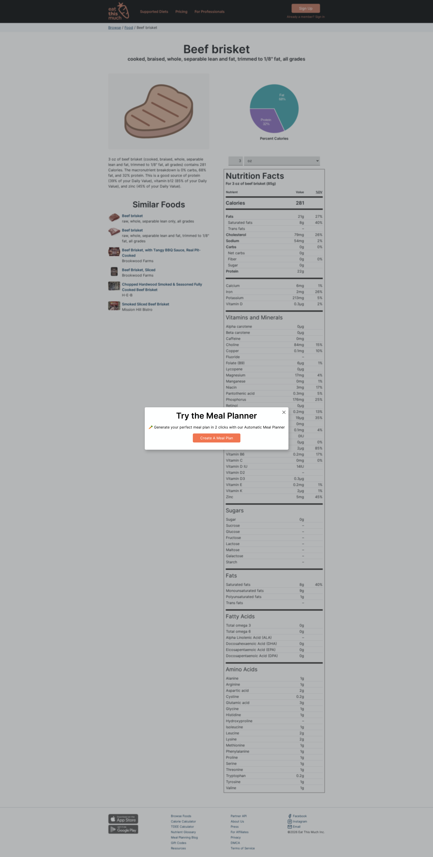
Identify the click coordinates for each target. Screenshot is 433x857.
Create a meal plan (216, 438)
